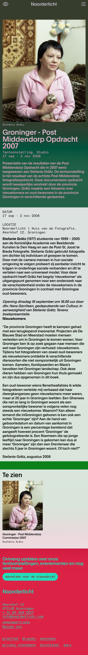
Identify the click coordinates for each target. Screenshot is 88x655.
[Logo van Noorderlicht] (44, 4)
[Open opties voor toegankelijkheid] (5, 4)
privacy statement (19, 645)
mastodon (48, 638)
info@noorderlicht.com (22, 616)
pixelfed (10, 638)
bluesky (29, 638)
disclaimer (50, 645)
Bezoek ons (12, 627)
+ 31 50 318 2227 (18, 612)
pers (67, 645)
